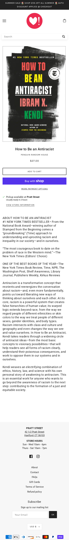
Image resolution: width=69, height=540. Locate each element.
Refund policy (34, 491)
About (34, 467)
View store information (20, 205)
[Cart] (65, 21)
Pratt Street (33, 197)
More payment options (34, 189)
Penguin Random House (34, 155)
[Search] (63, 36)
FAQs (34, 477)
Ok (53, 514)
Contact (34, 472)
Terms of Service (35, 486)
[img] (30, 456)
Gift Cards (34, 482)
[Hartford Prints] (34, 20)
